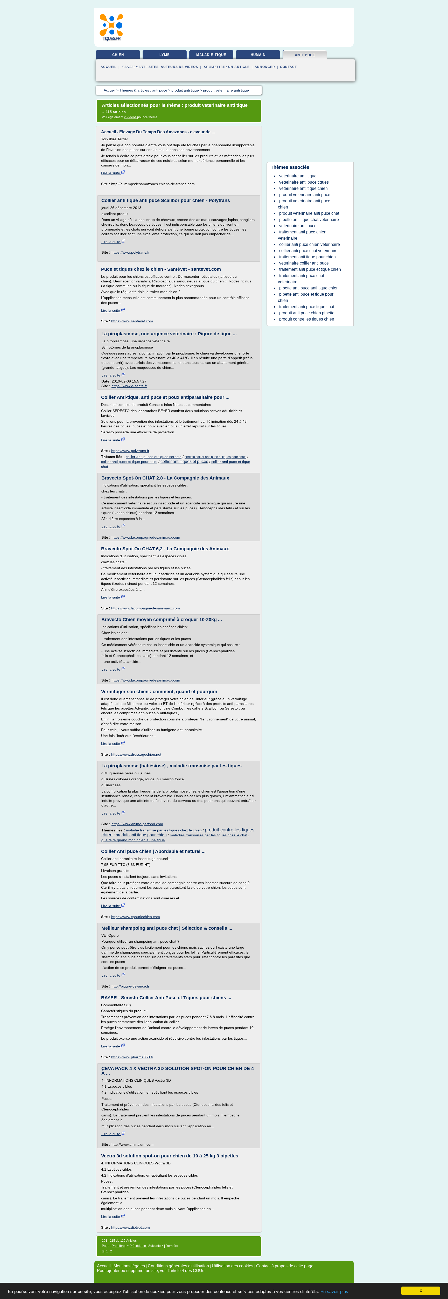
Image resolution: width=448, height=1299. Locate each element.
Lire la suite (111, 173)
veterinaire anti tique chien (303, 188)
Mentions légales (129, 1266)
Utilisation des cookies (232, 1266)
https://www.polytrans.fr (130, 252)
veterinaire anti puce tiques (304, 182)
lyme (164, 55)
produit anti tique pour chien (141, 835)
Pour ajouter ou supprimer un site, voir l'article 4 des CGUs (150, 1270)
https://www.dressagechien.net (136, 754)
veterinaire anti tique (298, 176)
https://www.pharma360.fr (132, 1057)
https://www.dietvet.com (130, 1227)
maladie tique (211, 55)
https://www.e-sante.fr (129, 386)
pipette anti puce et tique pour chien (305, 297)
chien (118, 55)
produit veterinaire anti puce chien (304, 204)
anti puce (305, 55)
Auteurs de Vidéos (179, 67)
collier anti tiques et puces (184, 461)
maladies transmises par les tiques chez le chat (208, 835)
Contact (288, 67)
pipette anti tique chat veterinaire (309, 219)
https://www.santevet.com (132, 321)
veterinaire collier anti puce (304, 263)
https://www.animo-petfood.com (137, 824)
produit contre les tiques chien (306, 319)
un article (239, 67)
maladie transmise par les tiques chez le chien (164, 830)
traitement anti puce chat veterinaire (301, 278)
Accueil (108, 67)
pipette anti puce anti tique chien (309, 288)
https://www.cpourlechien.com (135, 917)
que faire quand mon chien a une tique (133, 840)
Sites (154, 67)
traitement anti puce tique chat (306, 306)
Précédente (138, 1246)
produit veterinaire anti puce (304, 194)
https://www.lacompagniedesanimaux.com (145, 537)
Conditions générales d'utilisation (178, 1266)
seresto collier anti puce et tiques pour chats (215, 457)
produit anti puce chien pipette (306, 313)
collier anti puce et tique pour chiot (129, 462)
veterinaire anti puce (298, 226)
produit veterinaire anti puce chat (309, 213)
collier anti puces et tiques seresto (153, 457)
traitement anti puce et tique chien (310, 269)
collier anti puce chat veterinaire (308, 250)
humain (258, 55)
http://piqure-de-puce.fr (130, 986)
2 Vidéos (130, 117)
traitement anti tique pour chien (307, 257)
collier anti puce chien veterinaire (309, 244)
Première (118, 1246)
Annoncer (265, 67)
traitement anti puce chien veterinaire (302, 235)
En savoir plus (334, 1291)
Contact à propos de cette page (284, 1266)
